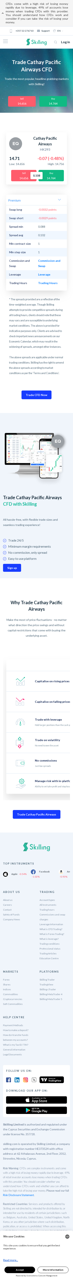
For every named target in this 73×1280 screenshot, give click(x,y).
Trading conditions (50, 943)
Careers (7, 904)
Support (45, 30)
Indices (7, 989)
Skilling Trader (47, 979)
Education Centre (49, 958)
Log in (65, 42)
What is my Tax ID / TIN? (15, 1044)
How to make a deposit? (15, 1030)
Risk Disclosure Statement (18, 1195)
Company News (11, 919)
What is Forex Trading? (52, 934)
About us (8, 899)
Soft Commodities (13, 1003)
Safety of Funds (11, 914)
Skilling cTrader (48, 989)
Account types (47, 899)
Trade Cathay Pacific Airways (36, 814)
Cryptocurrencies (12, 999)
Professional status (50, 948)
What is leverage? (49, 938)
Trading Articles (48, 953)
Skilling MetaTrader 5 (51, 999)
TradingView (46, 984)
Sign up (12, 568)
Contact (7, 909)
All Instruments (48, 904)
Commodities (10, 994)
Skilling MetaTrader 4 (51, 994)
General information (14, 1049)
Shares (7, 984)
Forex (6, 979)
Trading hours (47, 909)
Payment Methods (13, 1025)
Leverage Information (51, 924)
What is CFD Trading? (51, 929)
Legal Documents (12, 1054)
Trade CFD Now (36, 395)
